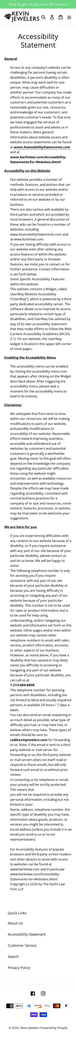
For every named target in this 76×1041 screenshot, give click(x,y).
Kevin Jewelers (30, 1028)
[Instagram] (43, 993)
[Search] (43, 16)
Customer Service (22, 945)
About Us (15, 923)
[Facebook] (33, 993)
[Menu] (69, 16)
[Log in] (52, 16)
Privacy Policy (19, 967)
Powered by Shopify (54, 1028)
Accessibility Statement (27, 934)
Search (13, 956)
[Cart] (60, 16)
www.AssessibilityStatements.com (42, 147)
